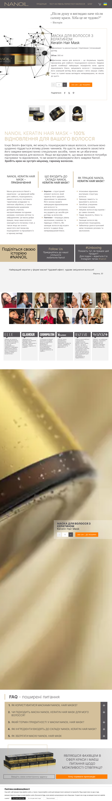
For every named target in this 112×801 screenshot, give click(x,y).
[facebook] (65, 93)
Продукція (42, 4)
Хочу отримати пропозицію (81, 776)
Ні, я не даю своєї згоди (34, 798)
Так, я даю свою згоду (18, 798)
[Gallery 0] (36, 113)
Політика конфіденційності (17, 789)
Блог (90, 4)
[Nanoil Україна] (16, 4)
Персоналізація (50, 798)
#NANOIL (18, 257)
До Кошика (85, 85)
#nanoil (102, 259)
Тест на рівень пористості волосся (67, 4)
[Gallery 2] (77, 113)
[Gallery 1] (57, 113)
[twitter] (69, 93)
